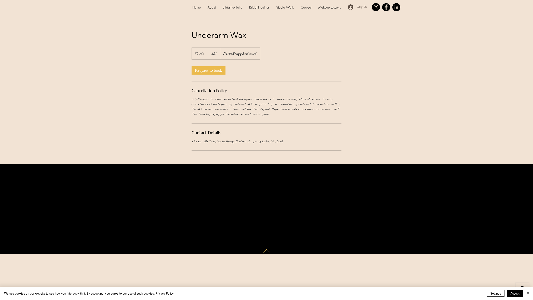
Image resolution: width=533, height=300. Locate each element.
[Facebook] (386, 7)
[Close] (528, 293)
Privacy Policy (165, 293)
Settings (495, 293)
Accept (515, 293)
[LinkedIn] (396, 7)
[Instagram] (376, 7)
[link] (208, 70)
